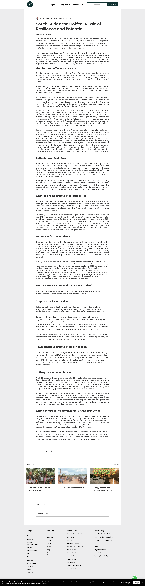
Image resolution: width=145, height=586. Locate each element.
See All (116, 464)
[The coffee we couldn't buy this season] (40, 476)
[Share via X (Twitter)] (42, 451)
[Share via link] (51, 451)
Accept (136, 583)
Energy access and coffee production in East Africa (104, 489)
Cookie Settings (125, 583)
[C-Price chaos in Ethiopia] (72, 476)
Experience (100, 550)
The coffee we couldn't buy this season (39, 489)
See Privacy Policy (41, 584)
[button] (64, 4)
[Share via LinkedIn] (47, 451)
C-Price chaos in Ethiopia (72, 487)
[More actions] (108, 18)
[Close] (142, 582)
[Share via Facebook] (37, 451)
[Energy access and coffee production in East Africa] (104, 476)
